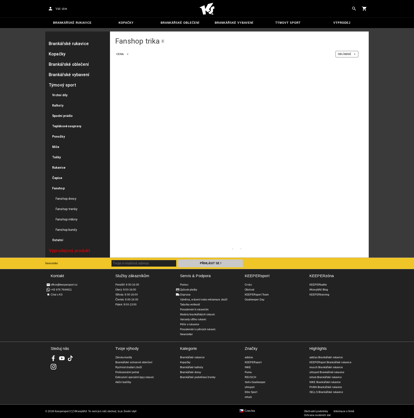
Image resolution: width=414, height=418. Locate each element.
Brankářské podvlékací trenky (197, 377)
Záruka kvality (123, 357)
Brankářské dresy (190, 372)
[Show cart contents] (364, 8)
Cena (120, 54)
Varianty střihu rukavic (193, 319)
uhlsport (249, 387)
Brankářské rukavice (72, 22)
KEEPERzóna (321, 276)
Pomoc (184, 284)
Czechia (250, 410)
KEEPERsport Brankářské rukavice (330, 362)
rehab (248, 397)
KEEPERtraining (319, 294)
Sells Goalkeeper (255, 382)
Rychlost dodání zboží (128, 367)
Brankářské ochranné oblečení (133, 362)
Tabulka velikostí (190, 304)
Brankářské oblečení (180, 22)
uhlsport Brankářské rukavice (326, 372)
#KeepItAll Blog (318, 289)
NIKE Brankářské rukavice (325, 382)
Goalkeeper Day (254, 299)
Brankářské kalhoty (191, 367)
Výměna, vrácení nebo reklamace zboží (203, 299)
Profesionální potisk (127, 372)
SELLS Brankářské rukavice (326, 392)
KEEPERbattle (318, 284)
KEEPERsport (257, 276)
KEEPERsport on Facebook (53, 358)
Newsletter (51, 263)
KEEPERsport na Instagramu (53, 366)
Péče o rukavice (189, 324)
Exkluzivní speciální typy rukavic (134, 377)
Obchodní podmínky (316, 411)
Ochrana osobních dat (317, 415)
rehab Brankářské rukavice (325, 377)
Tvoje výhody (127, 348)
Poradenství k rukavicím (194, 309)
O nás (248, 284)
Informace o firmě (344, 411)
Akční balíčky (123, 382)
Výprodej (341, 22)
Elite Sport (251, 392)
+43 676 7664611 (61, 289)
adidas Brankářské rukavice (326, 357)
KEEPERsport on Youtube (62, 358)
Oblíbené (344, 54)
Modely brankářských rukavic (197, 314)
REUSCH (250, 377)
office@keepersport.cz (64, 284)
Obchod (249, 289)
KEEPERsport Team (257, 294)
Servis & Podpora (195, 276)
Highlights (318, 348)
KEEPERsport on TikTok (70, 358)
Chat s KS (57, 294)
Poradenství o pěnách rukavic (198, 329)
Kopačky (126, 22)
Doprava (185, 294)
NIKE (248, 367)
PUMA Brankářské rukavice (325, 387)
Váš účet (61, 8)
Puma (248, 372)
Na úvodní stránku (207, 9)
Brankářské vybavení (234, 22)
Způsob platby (188, 289)
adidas (249, 357)
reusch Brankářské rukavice (326, 367)
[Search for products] (354, 8)
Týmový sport (288, 22)
